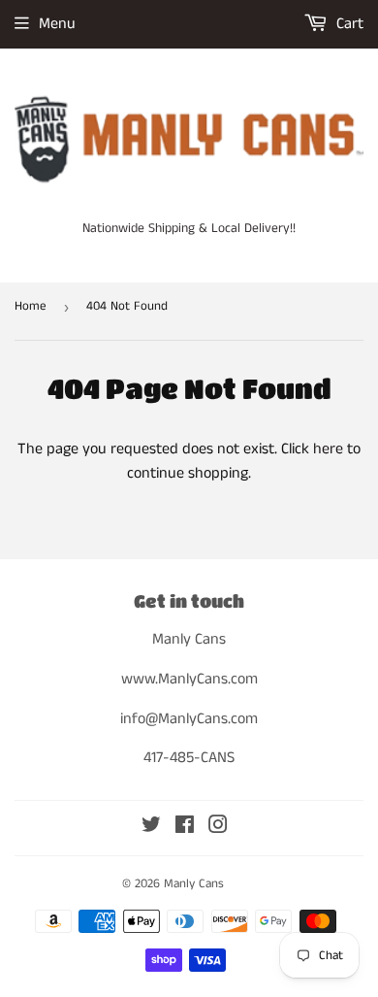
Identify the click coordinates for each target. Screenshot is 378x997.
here (328, 449)
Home (31, 306)
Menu (57, 24)
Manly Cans (194, 884)
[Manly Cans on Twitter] (151, 827)
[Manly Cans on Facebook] (184, 827)
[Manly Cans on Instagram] (218, 827)
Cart (347, 24)
